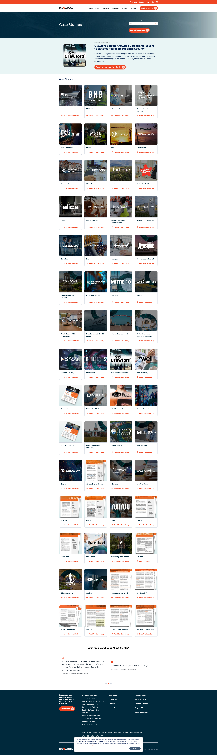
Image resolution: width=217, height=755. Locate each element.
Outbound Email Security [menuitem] (91, 718)
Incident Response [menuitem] (89, 721)
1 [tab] (105, 683)
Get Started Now (147, 8)
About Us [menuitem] (112, 708)
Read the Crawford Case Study (108, 67)
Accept (135, 748)
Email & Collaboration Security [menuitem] (90, 711)
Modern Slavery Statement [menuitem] (133, 732)
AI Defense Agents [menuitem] (89, 698)
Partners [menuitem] (111, 704)
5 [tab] (111, 683)
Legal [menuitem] (84, 732)
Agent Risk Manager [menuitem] (90, 724)
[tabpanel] (83, 665)
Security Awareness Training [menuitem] (93, 701)
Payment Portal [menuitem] (141, 708)
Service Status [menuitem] (140, 699)
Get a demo (65, 709)
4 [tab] (110, 683)
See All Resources (137, 30)
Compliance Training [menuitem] (90, 707)
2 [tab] (106, 683)
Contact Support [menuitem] (141, 704)
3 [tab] (108, 683)
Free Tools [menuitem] (112, 695)
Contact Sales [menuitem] (140, 695)
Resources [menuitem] (112, 699)
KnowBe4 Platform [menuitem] (89, 695)
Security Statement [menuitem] (115, 732)
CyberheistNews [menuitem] (141, 712)
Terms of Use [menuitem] (102, 732)
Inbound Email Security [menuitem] (91, 715)
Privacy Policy (92, 745)
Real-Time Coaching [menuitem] (90, 704)
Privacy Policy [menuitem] (92, 732)
